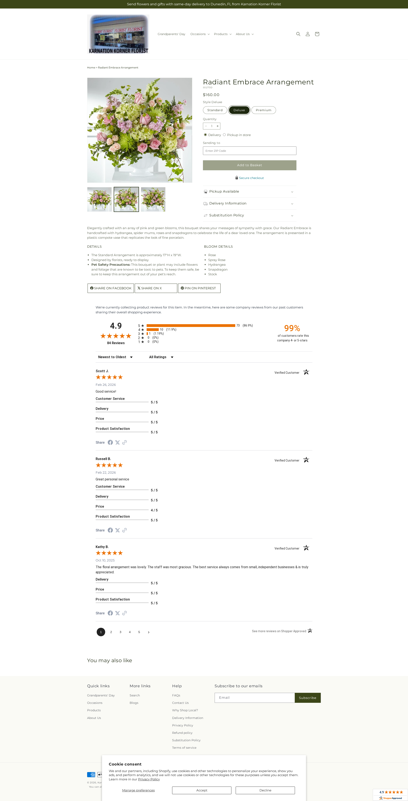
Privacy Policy (149, 779)
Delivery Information (187, 718)
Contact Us (180, 703)
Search (135, 695)
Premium (264, 110)
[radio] (204, 325)
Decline (265, 790)
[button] (199, 34)
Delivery (215, 135)
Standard (215, 110)
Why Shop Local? (185, 710)
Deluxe (239, 110)
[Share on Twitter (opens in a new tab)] (117, 442)
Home (91, 67)
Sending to (218, 143)
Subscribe (307, 698)
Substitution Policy (186, 740)
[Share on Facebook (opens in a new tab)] (110, 443)
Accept (201, 790)
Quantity (210, 119)
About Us (94, 718)
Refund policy (182, 733)
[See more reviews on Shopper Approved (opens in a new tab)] (124, 443)
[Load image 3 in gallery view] (153, 199)
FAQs (176, 695)
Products (94, 710)
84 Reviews (121, 343)
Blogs (134, 703)
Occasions (94, 703)
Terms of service (184, 748)
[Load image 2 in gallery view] (126, 199)
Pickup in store (239, 135)
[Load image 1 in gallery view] (99, 199)
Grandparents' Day (101, 695)
